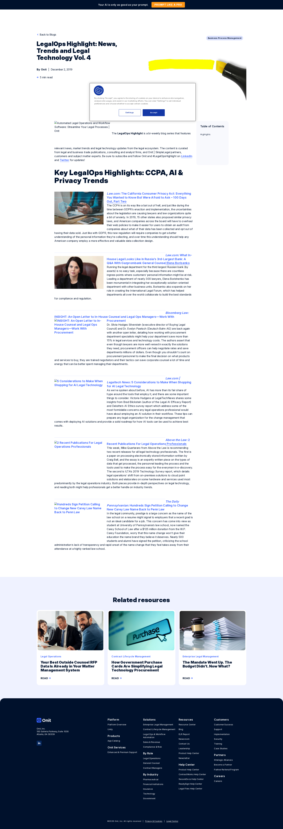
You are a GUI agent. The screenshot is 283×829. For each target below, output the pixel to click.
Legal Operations (151, 758)
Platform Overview (117, 724)
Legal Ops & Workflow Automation (154, 736)
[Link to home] (53, 720)
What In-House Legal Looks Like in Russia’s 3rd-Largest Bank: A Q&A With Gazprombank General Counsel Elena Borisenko (149, 259)
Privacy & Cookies (153, 821)
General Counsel (151, 763)
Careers (218, 781)
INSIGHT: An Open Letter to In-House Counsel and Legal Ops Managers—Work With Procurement (121, 316)
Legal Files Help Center (190, 788)
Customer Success (223, 724)
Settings (129, 112)
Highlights (205, 134)
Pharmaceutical (150, 779)
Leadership (184, 748)
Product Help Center (189, 753)
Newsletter (184, 758)
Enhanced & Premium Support (122, 752)
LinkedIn (186, 156)
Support (218, 729)
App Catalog (114, 741)
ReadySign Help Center (190, 784)
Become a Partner (223, 764)
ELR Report (184, 734)
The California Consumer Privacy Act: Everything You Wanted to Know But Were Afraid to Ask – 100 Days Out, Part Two (149, 197)
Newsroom (184, 739)
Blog (181, 729)
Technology (149, 793)
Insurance (148, 789)
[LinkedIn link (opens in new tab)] (39, 742)
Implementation (222, 734)
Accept (153, 112)
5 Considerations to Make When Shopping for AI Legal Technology (149, 382)
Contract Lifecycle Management (159, 729)
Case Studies (220, 748)
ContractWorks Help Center (192, 774)
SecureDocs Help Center (191, 779)
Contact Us (184, 744)
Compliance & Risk (152, 747)
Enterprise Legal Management (158, 724)
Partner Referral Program (226, 769)
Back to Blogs (47, 34)
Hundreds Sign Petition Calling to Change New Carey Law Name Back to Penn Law (147, 505)
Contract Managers (152, 768)
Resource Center (187, 724)
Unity (110, 729)
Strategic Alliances (223, 760)
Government (149, 798)
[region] (142, 102)
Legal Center (172, 821)
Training (218, 744)
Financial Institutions (153, 784)
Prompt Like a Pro (168, 4)
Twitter (64, 160)
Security (218, 739)
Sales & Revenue (151, 742)
